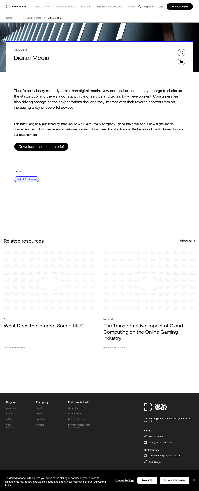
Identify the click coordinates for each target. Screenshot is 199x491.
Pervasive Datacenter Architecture (79, 426)
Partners (85, 6)
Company (42, 402)
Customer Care (152, 450)
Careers (40, 425)
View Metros (9, 426)
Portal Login (155, 462)
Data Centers (42, 6)
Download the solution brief (41, 146)
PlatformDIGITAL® (65, 6)
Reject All (147, 480)
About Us (40, 408)
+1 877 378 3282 (156, 436)
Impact (39, 413)
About (131, 6)
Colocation (73, 408)
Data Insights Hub (77, 419)
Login (160, 6)
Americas (11, 408)
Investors (40, 419)
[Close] (194, 480)
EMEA (9, 413)
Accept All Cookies (174, 480)
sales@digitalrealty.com (160, 442)
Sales (147, 430)
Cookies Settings (124, 480)
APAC (9, 419)
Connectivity (74, 413)
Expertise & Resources (109, 6)
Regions (11, 402)
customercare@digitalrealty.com (165, 455)
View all (186, 241)
